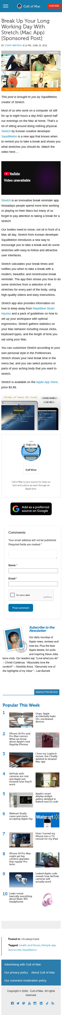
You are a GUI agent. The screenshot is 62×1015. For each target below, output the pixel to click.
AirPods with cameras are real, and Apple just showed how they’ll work (20, 779)
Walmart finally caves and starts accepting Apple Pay (21, 816)
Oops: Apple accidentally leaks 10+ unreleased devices (46, 717)
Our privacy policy (16, 972)
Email (12, 578)
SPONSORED (52, 52)
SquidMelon (9, 136)
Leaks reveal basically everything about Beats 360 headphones (20, 897)
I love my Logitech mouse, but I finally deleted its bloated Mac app (47, 757)
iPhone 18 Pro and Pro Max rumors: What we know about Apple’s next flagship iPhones (19, 739)
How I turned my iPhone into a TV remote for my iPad (47, 836)
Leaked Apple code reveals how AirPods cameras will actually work (47, 877)
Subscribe (54, 6)
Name (12, 565)
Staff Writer (13, 45)
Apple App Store (47, 382)
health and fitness (29, 945)
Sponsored (14, 950)
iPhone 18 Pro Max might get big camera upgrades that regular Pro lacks (20, 859)
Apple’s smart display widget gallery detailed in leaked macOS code (47, 797)
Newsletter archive (47, 692)
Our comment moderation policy (25, 980)
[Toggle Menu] (5, 6)
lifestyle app (48, 945)
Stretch (6, 131)
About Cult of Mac (43, 972)
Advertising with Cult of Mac (22, 964)
